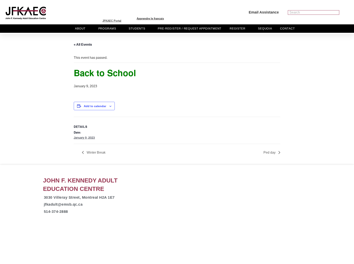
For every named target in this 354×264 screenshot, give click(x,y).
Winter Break (96, 152)
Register (237, 28)
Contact (287, 28)
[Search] (337, 12)
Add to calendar (95, 106)
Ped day (269, 152)
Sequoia (265, 28)
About (80, 28)
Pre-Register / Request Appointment (189, 28)
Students (137, 28)
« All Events (83, 44)
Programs (107, 28)
